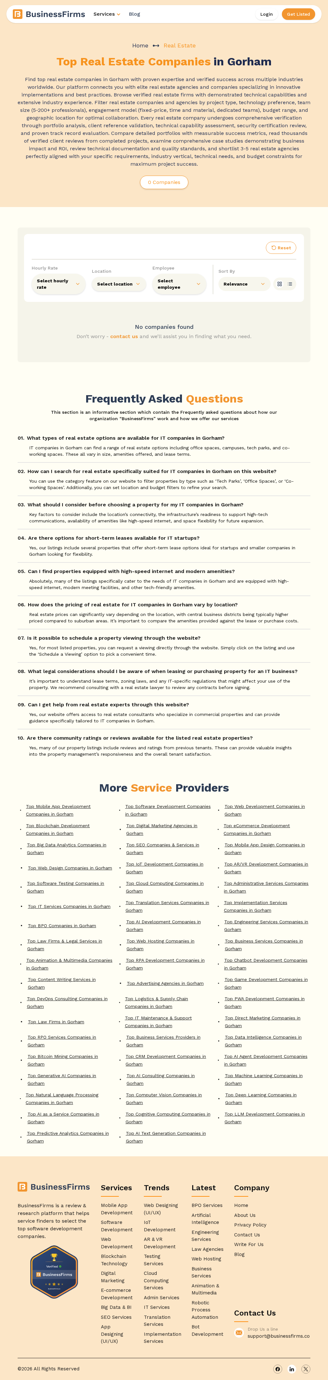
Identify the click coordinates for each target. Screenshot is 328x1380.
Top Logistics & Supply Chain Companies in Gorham (156, 1002)
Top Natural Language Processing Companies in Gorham (62, 1098)
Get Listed (298, 14)
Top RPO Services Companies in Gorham (62, 1041)
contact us (124, 336)
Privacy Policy (250, 1225)
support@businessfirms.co (279, 1336)
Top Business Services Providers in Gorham (163, 1041)
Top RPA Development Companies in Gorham (165, 964)
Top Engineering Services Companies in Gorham (266, 925)
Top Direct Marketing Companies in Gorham (262, 1021)
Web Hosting (206, 1259)
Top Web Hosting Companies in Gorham (160, 944)
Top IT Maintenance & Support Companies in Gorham (158, 1021)
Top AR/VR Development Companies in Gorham (266, 867)
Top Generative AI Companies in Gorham (62, 1079)
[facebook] (277, 1369)
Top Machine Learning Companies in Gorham (264, 1079)
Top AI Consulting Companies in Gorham (161, 1079)
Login (266, 14)
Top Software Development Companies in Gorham (168, 810)
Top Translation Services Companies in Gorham (167, 906)
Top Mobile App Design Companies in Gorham (265, 848)
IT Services (157, 1307)
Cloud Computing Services (156, 1280)
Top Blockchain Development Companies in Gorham (58, 829)
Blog (134, 14)
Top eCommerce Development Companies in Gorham (257, 829)
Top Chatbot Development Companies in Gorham (266, 964)
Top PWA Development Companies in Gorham (265, 1002)
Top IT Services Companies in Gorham (69, 906)
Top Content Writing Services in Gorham (62, 983)
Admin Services (161, 1298)
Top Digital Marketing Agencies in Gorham (161, 829)
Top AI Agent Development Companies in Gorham (266, 1060)
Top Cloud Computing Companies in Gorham (165, 887)
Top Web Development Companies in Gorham (265, 810)
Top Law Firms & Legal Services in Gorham (64, 944)
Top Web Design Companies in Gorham (70, 867)
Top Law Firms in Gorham (56, 1021)
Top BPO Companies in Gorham (62, 925)
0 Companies (164, 182)
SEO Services (116, 1317)
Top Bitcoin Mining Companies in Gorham (63, 1060)
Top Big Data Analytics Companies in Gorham (66, 848)
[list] (290, 284)
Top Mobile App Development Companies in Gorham (58, 810)
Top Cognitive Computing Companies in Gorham (168, 1117)
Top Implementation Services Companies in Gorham (255, 906)
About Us (245, 1215)
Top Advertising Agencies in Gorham (165, 983)
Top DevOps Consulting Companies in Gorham (67, 1002)
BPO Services (207, 1205)
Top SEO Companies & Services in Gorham (162, 848)
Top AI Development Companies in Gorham (163, 925)
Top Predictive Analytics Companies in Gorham (68, 1137)
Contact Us (247, 1235)
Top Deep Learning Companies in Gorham (261, 1098)
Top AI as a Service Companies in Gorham (63, 1117)
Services (104, 14)
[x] (305, 1369)
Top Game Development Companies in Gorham (266, 983)
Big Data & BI (116, 1307)
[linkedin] (291, 1369)
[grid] (279, 284)
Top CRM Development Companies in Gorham (166, 1060)
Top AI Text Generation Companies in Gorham (166, 1137)
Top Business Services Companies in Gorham (264, 944)
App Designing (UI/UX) (112, 1334)
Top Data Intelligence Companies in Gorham (263, 1041)
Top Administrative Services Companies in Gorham (266, 887)
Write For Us (249, 1244)
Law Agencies (208, 1249)
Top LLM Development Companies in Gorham (265, 1117)
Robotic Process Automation (205, 1310)
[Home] (49, 14)
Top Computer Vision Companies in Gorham (164, 1098)
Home (140, 45)
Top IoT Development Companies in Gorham (164, 867)
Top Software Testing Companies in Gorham (65, 887)
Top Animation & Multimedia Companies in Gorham (69, 964)
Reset (284, 247)
